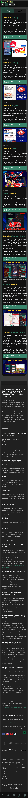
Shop (23, 762)
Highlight (11, 764)
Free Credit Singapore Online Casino (11, 707)
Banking (11, 762)
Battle (3, 773)
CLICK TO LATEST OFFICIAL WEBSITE (12, 37)
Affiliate (24, 764)
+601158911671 (12, 722)
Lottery (8, 567)
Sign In (2, 4)
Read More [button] (5, 428)
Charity (23, 767)
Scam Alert (8, 11)
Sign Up (6, 4)
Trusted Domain (20, 11)
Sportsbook (13, 565)
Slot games (19, 565)
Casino (4, 764)
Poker (3, 771)
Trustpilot (5, 778)
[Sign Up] (6, 4)
